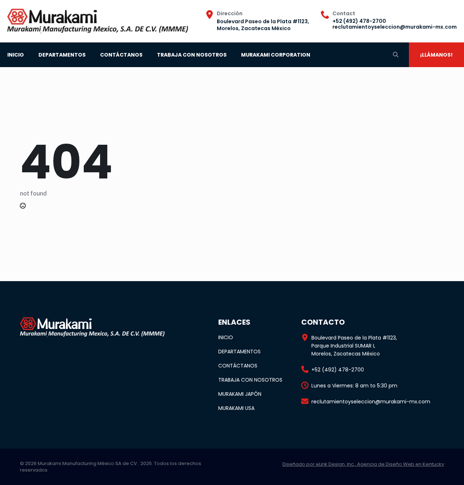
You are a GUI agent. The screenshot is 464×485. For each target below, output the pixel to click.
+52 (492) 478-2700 (359, 21)
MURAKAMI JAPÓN (239, 394)
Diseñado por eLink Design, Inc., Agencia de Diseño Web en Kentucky (363, 464)
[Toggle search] (395, 54)
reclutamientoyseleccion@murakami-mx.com (394, 26)
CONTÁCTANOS (121, 54)
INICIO (15, 54)
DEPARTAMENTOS (62, 54)
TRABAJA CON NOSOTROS (192, 54)
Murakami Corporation (275, 54)
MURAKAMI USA (236, 408)
